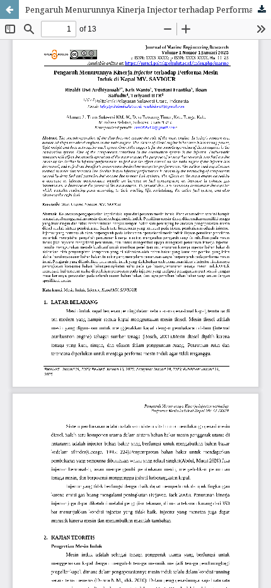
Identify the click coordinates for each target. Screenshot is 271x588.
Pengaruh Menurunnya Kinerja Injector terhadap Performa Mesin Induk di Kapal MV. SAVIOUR (148, 9)
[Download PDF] (261, 9)
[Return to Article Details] (9, 9)
